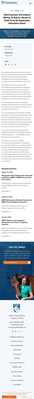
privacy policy (24, 394)
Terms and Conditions (17, 380)
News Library (26, 31)
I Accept (9, 397)
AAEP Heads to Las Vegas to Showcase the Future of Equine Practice (15, 222)
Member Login (17, 367)
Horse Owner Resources (17, 362)
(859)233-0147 (19, 322)
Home (5, 31)
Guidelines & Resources (17, 337)
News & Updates (14, 31)
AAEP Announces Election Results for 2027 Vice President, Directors (17, 201)
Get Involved (17, 354)
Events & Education (17, 341)
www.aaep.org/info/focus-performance (15, 126)
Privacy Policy (17, 376)
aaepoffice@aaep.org (19, 327)
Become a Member (17, 371)
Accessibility (17, 384)
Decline (25, 397)
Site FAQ (17, 358)
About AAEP (17, 350)
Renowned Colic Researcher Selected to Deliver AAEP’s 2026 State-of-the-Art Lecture (17, 177)
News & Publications (17, 345)
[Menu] (28, 3)
